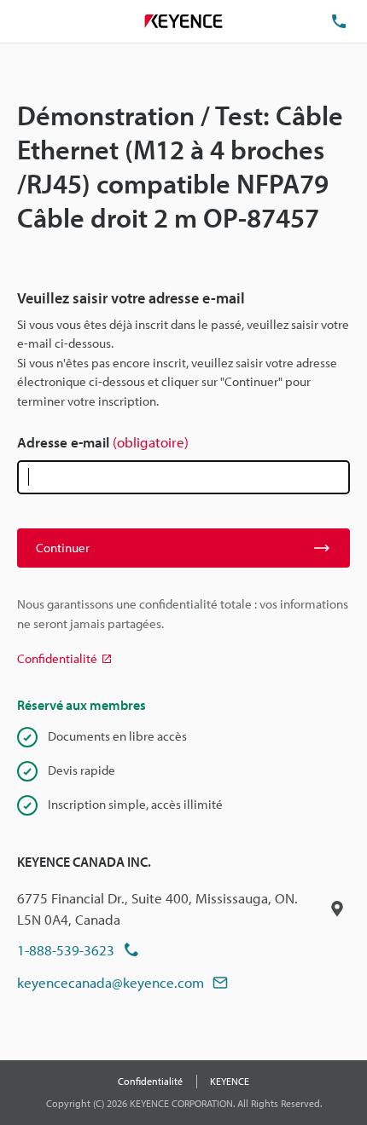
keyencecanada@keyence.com (110, 982)
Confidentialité (150, 1081)
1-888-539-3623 (65, 950)
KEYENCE (229, 1081)
